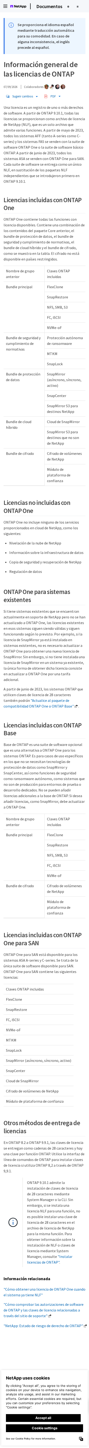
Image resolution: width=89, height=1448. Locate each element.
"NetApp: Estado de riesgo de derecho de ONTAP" (43, 1325)
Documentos (49, 6)
